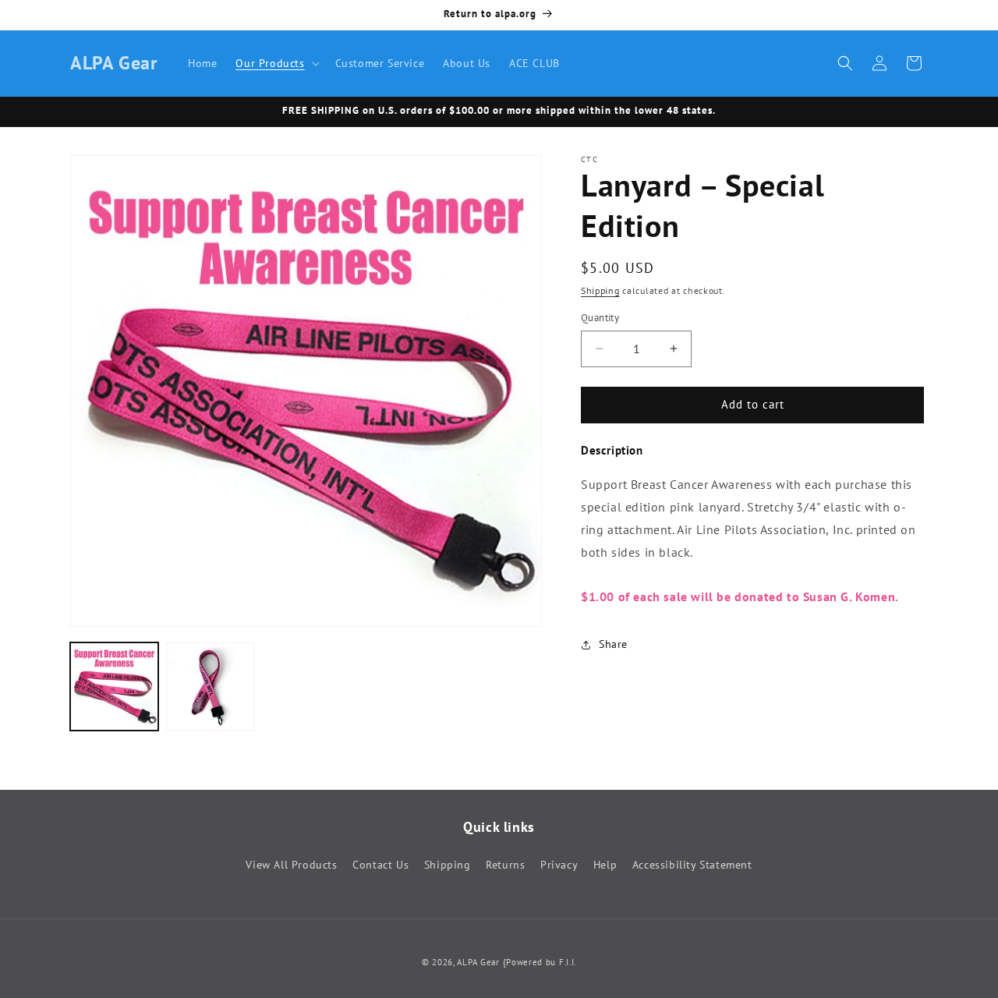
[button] (275, 63)
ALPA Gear (478, 962)
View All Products (291, 865)
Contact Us (380, 865)
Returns (505, 865)
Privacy (559, 865)
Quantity (600, 317)
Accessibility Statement (692, 865)
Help (605, 865)
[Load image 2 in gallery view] (210, 686)
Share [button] (613, 645)
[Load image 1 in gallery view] (114, 686)
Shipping (600, 290)
